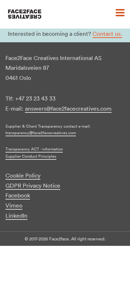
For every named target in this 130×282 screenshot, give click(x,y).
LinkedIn (16, 215)
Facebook (17, 195)
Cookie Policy (22, 175)
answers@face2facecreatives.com (68, 108)
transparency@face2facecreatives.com (40, 133)
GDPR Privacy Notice (32, 185)
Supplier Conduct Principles (30, 156)
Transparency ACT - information (34, 149)
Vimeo (13, 205)
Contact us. (107, 33)
